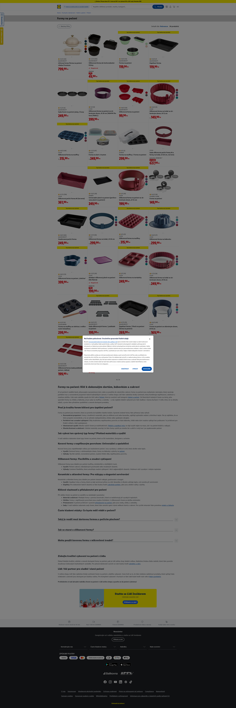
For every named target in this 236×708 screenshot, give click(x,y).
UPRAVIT (135, 369)
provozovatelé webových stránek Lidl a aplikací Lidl (103, 342)
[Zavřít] (149, 338)
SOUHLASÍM (146, 369)
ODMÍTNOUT (125, 369)
